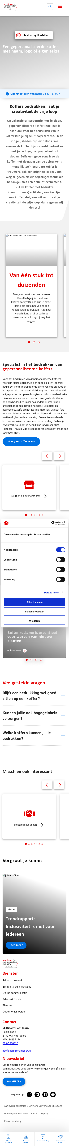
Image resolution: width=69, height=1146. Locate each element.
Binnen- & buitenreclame (17, 986)
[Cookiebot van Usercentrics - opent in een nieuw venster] (51, 523)
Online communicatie (15, 993)
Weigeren (34, 620)
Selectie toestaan (34, 611)
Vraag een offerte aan (21, 441)
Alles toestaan (35, 602)
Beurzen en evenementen (25, 496)
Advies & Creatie (12, 999)
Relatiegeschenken (25, 824)
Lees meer (16, 945)
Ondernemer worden (14, 1011)
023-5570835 (10, 1043)
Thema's (8, 1005)
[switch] (60, 559)
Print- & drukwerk (13, 980)
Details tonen (51, 592)
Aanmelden (13, 1081)
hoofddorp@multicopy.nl (17, 1050)
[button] (60, 6)
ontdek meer (14, 650)
